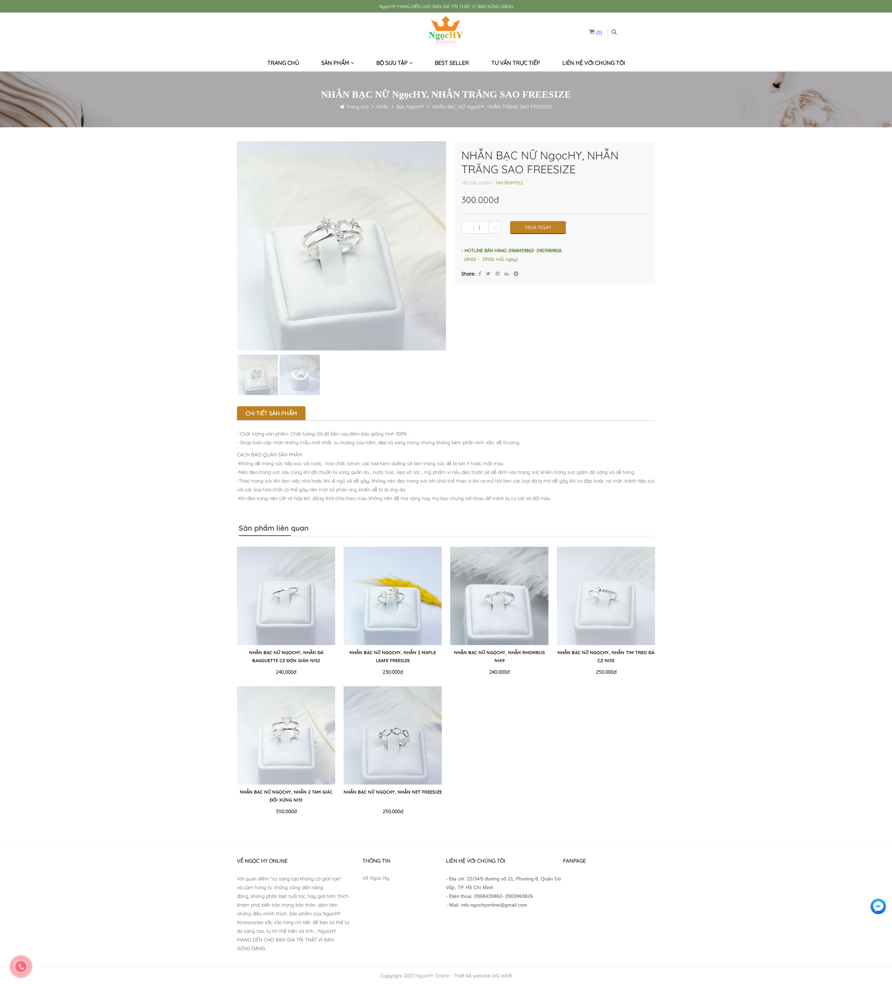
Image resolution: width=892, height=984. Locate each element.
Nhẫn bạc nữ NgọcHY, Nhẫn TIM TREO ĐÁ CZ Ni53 (606, 656)
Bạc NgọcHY (410, 107)
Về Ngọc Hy (375, 878)
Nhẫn (382, 107)
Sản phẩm (336, 62)
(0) (598, 32)
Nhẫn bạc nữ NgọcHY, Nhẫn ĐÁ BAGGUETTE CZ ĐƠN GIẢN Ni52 (286, 656)
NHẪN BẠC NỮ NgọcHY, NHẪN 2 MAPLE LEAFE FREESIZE (392, 656)
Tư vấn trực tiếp (515, 62)
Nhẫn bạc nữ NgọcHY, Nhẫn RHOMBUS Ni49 (499, 656)
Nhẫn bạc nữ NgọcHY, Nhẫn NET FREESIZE (393, 792)
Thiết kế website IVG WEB (483, 975)
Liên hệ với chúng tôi (593, 62)
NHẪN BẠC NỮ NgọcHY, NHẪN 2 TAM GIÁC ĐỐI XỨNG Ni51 (286, 796)
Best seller (452, 62)
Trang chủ (283, 62)
